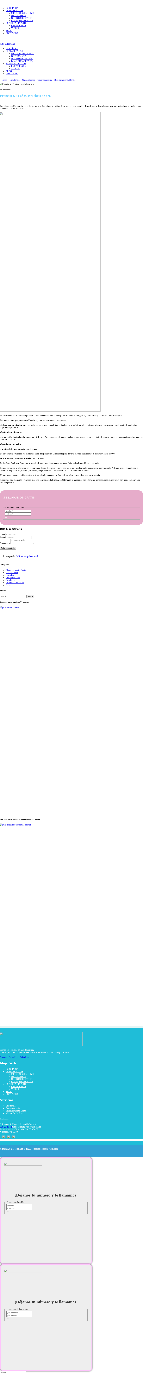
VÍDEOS (15, 1089)
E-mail (3, 537)
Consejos (10, 575)
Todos (4, 80)
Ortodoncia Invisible (15, 582)
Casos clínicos (28, 80)
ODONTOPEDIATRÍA (22, 1079)
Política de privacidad (27, 556)
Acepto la (21, 556)
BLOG (9, 1091)
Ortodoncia (15, 80)
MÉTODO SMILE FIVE (22, 1074)
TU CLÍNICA (12, 1069)
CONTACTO (12, 1094)
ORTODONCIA (18, 1076)
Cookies (3, 1057)
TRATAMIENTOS (14, 1071)
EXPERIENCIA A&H (16, 1084)
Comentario (5, 543)
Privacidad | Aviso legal (19, 1057)
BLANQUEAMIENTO (22, 1081)
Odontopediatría (44, 80)
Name (2, 534)
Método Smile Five (14, 1113)
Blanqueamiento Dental (64, 80)
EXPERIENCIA (18, 1086)
